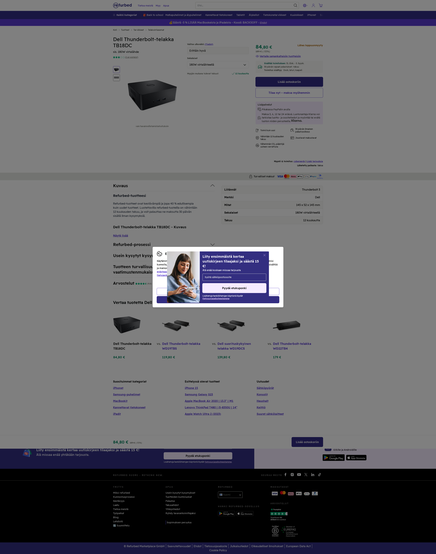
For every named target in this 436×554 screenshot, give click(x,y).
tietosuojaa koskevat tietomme (219, 271)
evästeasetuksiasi (167, 271)
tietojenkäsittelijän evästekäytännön (178, 275)
